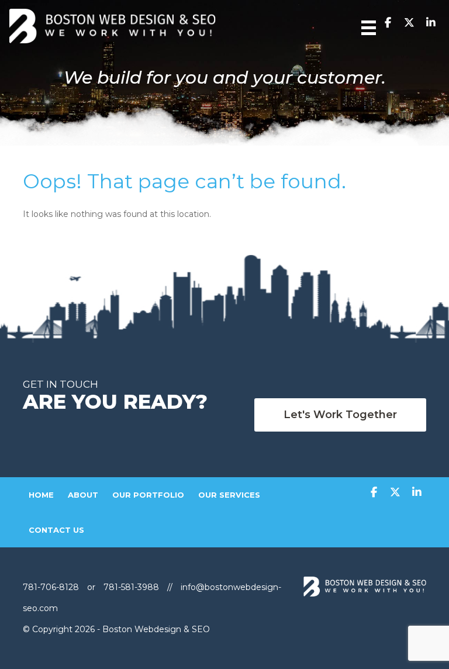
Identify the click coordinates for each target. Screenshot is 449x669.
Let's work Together (340, 414)
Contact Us (56, 529)
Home (41, 494)
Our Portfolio (148, 494)
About (83, 494)
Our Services (229, 494)
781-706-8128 (52, 587)
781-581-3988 (131, 587)
